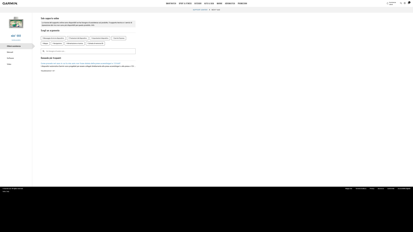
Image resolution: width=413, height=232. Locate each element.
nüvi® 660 (16, 35)
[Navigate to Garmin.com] (10, 3)
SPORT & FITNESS (185, 3)
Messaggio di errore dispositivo (53, 38)
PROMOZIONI (242, 3)
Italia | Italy (6, 191)
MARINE (219, 3)
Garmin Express (119, 38)
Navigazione (57, 43)
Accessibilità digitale (404, 188)
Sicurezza (381, 188)
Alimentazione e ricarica (75, 43)
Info (92, 25)
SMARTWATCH (171, 3)
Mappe (45, 43)
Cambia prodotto (16, 40)
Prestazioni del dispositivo (78, 38)
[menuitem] (392, 3)
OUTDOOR (197, 3)
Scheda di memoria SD (95, 43)
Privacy (372, 188)
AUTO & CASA (209, 3)
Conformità (390, 188)
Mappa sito (348, 188)
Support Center (200, 10)
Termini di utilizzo (361, 188)
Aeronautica (230, 3)
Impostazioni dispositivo (100, 38)
